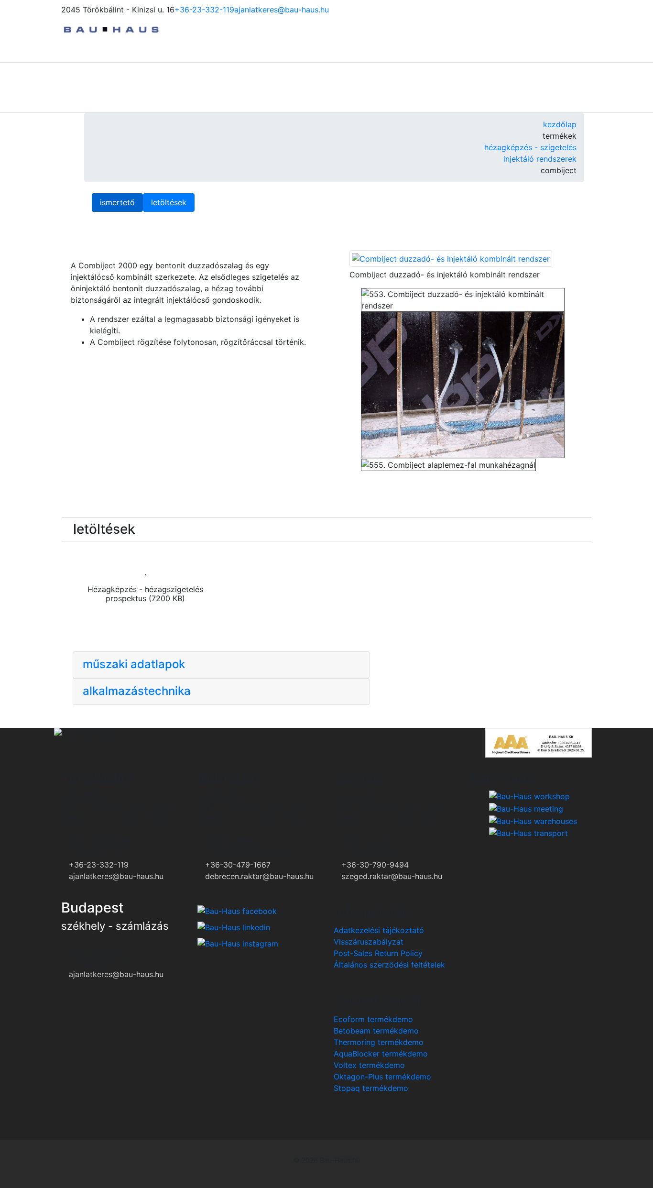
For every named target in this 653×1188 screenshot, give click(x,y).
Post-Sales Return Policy (378, 953)
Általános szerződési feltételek (389, 964)
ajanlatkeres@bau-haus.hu (281, 9)
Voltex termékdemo (369, 1065)
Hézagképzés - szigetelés (530, 147)
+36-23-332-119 (204, 9)
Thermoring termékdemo (379, 1042)
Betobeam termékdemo (376, 1030)
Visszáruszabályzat (368, 941)
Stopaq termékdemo (371, 1088)
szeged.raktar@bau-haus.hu (391, 876)
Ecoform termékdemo (373, 1019)
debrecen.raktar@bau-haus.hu (259, 876)
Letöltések (168, 202)
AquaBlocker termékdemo (381, 1053)
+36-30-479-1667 (238, 864)
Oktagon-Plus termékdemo (382, 1076)
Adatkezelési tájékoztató (379, 930)
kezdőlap (560, 124)
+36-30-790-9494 (375, 864)
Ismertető (117, 202)
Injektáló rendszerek (540, 159)
